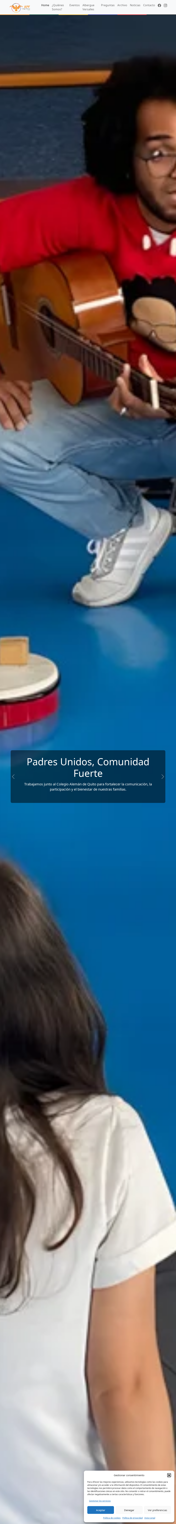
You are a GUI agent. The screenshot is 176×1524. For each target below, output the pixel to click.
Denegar (129, 1510)
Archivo (122, 5)
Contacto (149, 5)
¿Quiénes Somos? (58, 7)
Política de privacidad (132, 1517)
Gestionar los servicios (100, 1500)
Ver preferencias (157, 1510)
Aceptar (100, 1510)
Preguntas (108, 5)
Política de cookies (112, 1517)
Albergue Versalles (88, 7)
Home (45, 5)
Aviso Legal (149, 1517)
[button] (169, 1475)
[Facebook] (159, 5)
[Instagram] (165, 5)
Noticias (135, 5)
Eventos (74, 5)
